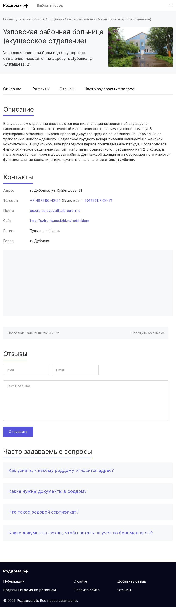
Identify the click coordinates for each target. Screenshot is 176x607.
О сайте (80, 581)
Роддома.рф (15, 5)
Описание (12, 89)
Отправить (18, 431)
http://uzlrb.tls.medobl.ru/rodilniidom (59, 220)
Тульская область (31, 19)
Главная (9, 19)
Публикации (13, 581)
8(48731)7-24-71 (98, 200)
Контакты (40, 89)
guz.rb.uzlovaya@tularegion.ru (55, 210)
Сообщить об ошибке (147, 333)
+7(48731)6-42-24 (45, 200)
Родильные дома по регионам (29, 590)
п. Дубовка (56, 19)
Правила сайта (87, 590)
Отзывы (66, 89)
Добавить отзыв (131, 581)
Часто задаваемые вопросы (110, 89)
